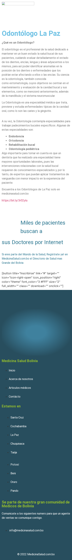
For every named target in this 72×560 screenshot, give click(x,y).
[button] (65, 12)
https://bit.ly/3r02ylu (14, 200)
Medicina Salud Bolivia (20, 361)
